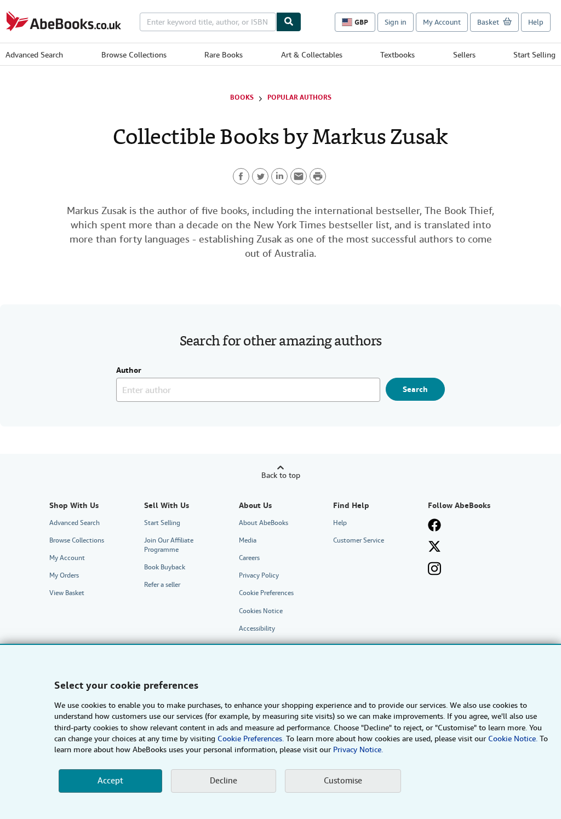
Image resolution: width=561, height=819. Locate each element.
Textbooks (397, 55)
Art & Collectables (311, 55)
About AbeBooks (263, 522)
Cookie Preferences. (250, 738)
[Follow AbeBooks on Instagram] (434, 568)
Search (415, 389)
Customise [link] (343, 780)
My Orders (64, 575)
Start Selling (534, 55)
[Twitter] (260, 176)
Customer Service (358, 540)
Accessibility (257, 628)
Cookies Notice (261, 611)
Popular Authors (299, 97)
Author (128, 370)
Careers (249, 557)
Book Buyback (164, 567)
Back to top (280, 475)
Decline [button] (223, 780)
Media (247, 540)
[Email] (298, 176)
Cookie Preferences (266, 593)
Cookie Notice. (512, 738)
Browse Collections (134, 55)
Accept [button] (110, 780)
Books (242, 97)
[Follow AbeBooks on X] (434, 546)
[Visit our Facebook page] (434, 525)
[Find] (289, 22)
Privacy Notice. (358, 749)
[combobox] (208, 22)
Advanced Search (34, 55)
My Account (442, 22)
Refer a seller (162, 584)
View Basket (66, 593)
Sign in (396, 22)
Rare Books (223, 55)
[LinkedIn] (279, 176)
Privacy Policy (259, 575)
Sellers (464, 55)
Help (535, 22)
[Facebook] (241, 176)
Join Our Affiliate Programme (168, 545)
